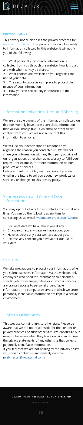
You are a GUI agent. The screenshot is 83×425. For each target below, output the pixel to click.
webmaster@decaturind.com (56, 218)
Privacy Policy (41, 402)
